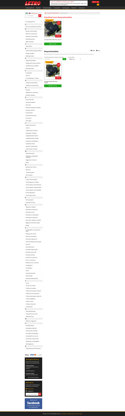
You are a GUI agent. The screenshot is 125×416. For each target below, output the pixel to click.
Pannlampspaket (29, 199)
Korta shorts (28, 118)
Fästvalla (28, 75)
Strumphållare (29, 268)
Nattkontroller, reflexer (31, 167)
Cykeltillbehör (29, 46)
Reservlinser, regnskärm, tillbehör (33, 220)
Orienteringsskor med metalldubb (33, 190)
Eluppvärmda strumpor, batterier (33, 63)
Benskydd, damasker (30, 39)
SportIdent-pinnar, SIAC (31, 252)
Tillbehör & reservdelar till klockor (33, 291)
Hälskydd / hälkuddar (30, 95)
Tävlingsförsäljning (47, 8)
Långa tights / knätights (31, 133)
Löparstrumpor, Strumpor (31, 149)
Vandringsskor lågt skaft (31, 328)
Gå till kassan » (34, 13)
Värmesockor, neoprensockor (32, 338)
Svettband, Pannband (30, 273)
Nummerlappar (29, 175)
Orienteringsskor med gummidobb (33, 187)
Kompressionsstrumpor (31, 115)
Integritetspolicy (70, 413)
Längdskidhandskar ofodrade (32, 138)
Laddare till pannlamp (31, 125)
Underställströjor (30, 316)
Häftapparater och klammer (32, 92)
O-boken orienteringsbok (31, 179)
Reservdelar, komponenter (32, 217)
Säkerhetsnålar (29, 275)
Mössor (27, 162)
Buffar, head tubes (30, 41)
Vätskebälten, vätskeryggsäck (32, 341)
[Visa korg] (97, 4)
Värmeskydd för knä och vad (32, 336)
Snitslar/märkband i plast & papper (33, 241)
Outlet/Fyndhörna (30, 8)
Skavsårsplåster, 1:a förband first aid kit (33, 230)
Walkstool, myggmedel (31, 321)
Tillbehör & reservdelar (31, 288)
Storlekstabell (57, 8)
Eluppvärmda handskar (31, 60)
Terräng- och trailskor (31, 285)
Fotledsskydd (29, 73)
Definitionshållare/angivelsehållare (34, 50)
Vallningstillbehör (30, 325)
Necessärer (28, 169)
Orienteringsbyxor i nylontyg (32, 182)
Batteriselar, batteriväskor (32, 36)
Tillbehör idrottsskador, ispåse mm (33, 296)
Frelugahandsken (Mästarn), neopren (51, 82)
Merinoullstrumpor (30, 153)
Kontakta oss (82, 8)
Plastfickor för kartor (30, 202)
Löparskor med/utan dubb (31, 146)
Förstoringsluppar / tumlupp (32, 78)
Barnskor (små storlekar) (31, 31)
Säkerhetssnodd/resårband (32, 278)
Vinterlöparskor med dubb (31, 330)
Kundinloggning (65, 8)
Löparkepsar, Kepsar (30, 143)
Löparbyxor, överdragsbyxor (32, 141)
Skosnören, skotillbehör (31, 236)
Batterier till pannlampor (31, 33)
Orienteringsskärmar (30, 192)
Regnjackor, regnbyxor (31, 207)
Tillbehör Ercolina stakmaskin (32, 293)
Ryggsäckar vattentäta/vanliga (33, 222)
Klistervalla (28, 105)
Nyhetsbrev (73, 8)
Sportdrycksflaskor (30, 247)
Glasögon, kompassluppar (31, 82)
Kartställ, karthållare (30, 102)
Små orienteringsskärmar (31, 239)
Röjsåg (27, 225)
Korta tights (28, 120)
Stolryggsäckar (29, 265)
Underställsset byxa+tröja (31, 313)
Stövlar (27, 270)
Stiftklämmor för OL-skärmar (32, 262)
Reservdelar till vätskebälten (32, 215)
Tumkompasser (29, 306)
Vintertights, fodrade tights (32, 333)
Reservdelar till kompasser (32, 209)
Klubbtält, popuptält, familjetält (33, 107)
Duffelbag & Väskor (30, 56)
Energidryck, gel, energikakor (32, 65)
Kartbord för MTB (30, 99)
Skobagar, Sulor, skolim (31, 233)
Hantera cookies (78, 413)
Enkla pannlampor (30, 68)
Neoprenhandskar (30, 172)
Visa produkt (53, 44)
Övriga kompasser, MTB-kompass (33, 348)
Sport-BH (28, 244)
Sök (64, 59)
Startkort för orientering (31, 257)
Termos (27, 283)
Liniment (28, 128)
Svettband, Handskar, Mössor (53, 13)
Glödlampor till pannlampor (32, 85)
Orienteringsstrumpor (31, 195)
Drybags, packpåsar (30, 53)
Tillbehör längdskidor (30, 298)
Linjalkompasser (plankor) (32, 130)
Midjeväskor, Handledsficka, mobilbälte (32, 156)
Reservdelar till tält (30, 212)
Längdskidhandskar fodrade (32, 135)
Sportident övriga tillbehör (32, 249)
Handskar (28, 90)
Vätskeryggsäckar (30, 344)
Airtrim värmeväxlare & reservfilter (33, 26)
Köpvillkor (38, 8)
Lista (99, 50)
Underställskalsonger (30, 311)
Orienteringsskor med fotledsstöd (33, 184)
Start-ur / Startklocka (30, 260)
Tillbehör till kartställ (31, 304)
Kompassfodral (29, 112)
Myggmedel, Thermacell (31, 160)
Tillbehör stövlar (29, 301)
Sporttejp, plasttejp (30, 254)
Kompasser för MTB (30, 110)
